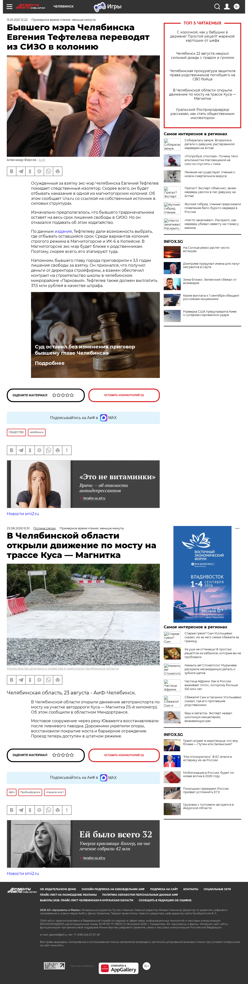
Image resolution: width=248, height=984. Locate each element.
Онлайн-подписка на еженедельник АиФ (113, 889)
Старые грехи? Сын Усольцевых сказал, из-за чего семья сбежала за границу (212, 637)
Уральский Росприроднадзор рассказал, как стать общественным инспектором (202, 114)
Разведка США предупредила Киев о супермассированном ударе (209, 313)
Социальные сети (217, 889)
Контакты (190, 889)
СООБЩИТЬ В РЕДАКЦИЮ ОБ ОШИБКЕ (165, 900)
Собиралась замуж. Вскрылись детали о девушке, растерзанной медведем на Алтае (209, 144)
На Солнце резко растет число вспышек (206, 249)
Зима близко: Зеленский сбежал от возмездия (210, 281)
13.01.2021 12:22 (17, 20)
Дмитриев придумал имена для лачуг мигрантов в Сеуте (211, 265)
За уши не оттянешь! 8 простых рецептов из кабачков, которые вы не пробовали (213, 653)
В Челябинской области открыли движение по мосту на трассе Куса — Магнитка (202, 94)
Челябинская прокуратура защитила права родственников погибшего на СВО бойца (202, 75)
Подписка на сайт (164, 889)
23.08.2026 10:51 (18, 528)
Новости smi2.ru (23, 513)
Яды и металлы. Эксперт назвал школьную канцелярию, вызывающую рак (208, 717)
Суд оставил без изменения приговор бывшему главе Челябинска (85, 350)
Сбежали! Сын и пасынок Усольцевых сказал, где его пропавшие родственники (213, 701)
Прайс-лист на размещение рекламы (68, 894)
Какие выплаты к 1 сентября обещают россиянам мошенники (211, 297)
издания (63, 231)
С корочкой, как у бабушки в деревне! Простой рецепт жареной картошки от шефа (202, 36)
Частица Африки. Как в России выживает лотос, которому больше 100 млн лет (211, 685)
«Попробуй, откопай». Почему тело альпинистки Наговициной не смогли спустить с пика (211, 160)
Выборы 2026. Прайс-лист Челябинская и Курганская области (86, 900)
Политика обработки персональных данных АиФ (140, 894)
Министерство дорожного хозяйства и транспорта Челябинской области (63, 668)
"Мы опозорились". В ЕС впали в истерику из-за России (207, 758)
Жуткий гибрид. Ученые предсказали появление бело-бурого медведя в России (213, 208)
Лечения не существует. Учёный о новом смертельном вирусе (210, 174)
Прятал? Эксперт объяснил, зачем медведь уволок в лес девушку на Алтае (210, 192)
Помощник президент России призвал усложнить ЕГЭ (206, 790)
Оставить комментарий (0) (124, 395)
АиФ (42, 160)
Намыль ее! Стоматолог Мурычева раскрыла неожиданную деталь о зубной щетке (211, 669)
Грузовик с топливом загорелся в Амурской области (208, 806)
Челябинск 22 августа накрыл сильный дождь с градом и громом (202, 56)
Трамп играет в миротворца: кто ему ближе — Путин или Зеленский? (210, 742)
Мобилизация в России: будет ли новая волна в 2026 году (208, 774)
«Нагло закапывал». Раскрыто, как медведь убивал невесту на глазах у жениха (212, 224)
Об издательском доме (58, 889)
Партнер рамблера (81, 965)
